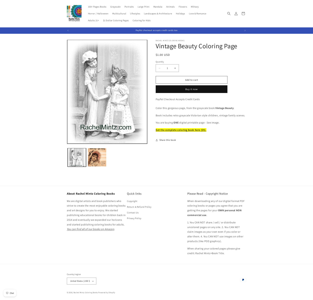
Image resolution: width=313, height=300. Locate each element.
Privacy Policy (134, 218)
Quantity (160, 61)
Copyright (132, 201)
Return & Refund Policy (139, 206)
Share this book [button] (167, 139)
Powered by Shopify (106, 292)
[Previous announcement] (68, 30)
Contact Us (133, 212)
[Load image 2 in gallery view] (97, 157)
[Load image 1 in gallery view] (77, 157)
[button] (228, 13)
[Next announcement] (245, 30)
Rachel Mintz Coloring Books (86, 292)
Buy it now (191, 89)
